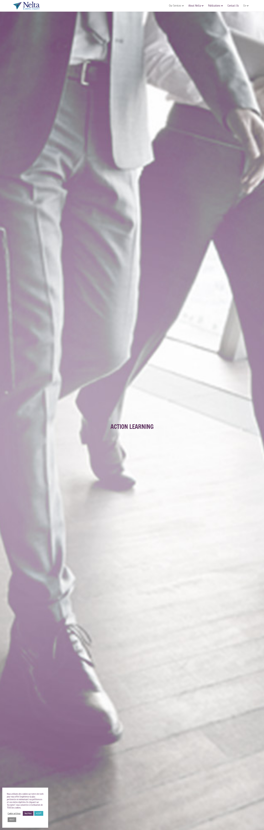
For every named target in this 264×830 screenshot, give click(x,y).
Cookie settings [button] (14, 813)
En (244, 5)
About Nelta (194, 5)
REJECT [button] (11, 819)
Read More (28, 813)
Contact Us (233, 5)
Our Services (175, 5)
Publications (214, 5)
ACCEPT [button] (38, 813)
